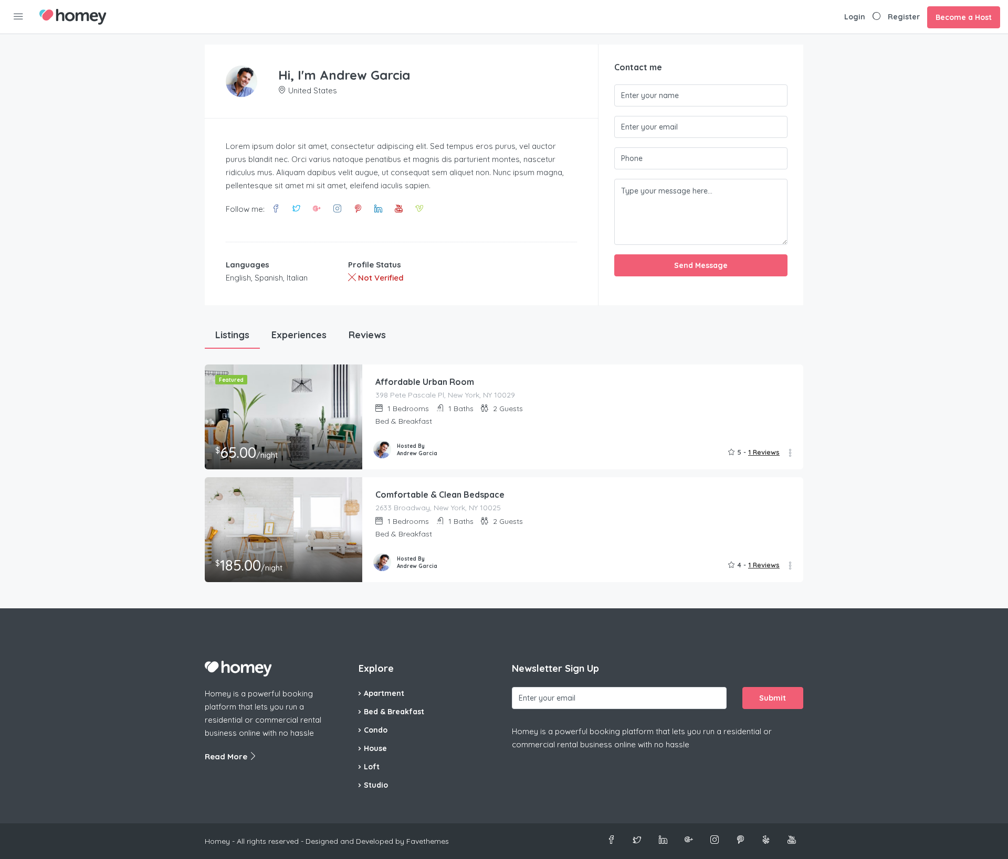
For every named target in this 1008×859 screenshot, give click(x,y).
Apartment (384, 693)
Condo (375, 730)
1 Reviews (764, 452)
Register (904, 17)
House (375, 748)
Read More (227, 756)
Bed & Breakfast (394, 711)
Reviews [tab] (367, 335)
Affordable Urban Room (424, 382)
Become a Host (964, 17)
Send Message (701, 265)
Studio (376, 785)
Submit (772, 698)
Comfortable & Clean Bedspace (440, 494)
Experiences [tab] (299, 335)
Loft (372, 766)
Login (854, 17)
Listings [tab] (232, 335)
